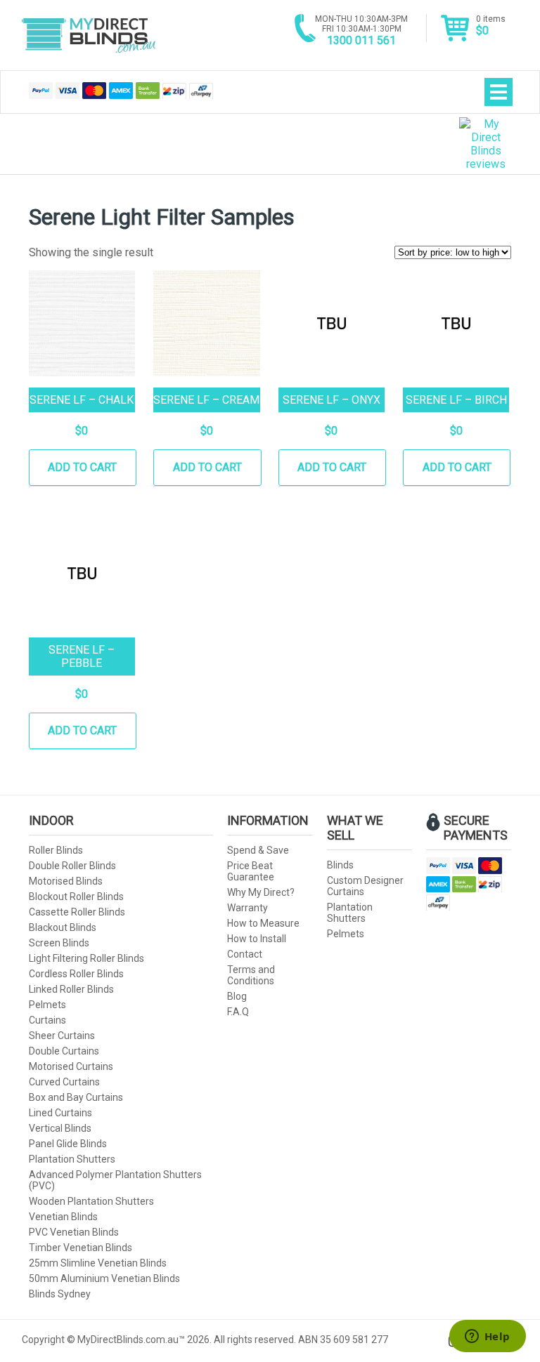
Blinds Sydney (60, 1294)
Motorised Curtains (71, 1066)
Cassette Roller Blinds (77, 912)
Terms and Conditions (251, 975)
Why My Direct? (261, 892)
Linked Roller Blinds (71, 989)
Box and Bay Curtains (76, 1097)
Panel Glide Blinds (68, 1143)
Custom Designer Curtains (365, 886)
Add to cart (82, 467)
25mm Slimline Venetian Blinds (98, 1263)
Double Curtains (64, 1051)
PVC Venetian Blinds (74, 1232)
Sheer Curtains (62, 1035)
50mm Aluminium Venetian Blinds (104, 1278)
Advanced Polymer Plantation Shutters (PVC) (115, 1180)
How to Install (256, 938)
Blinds (340, 865)
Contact (244, 954)
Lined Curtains (60, 1112)
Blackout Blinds (62, 927)
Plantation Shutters (72, 1159)
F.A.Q (238, 1011)
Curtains (47, 1020)
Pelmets (47, 1004)
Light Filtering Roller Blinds (86, 958)
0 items (491, 25)
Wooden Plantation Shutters (91, 1201)
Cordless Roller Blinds (76, 973)
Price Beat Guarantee (250, 871)
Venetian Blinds (63, 1216)
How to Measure (263, 923)
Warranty (247, 907)
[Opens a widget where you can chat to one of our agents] (487, 1337)
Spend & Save (258, 850)
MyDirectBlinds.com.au (88, 35)
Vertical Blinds (60, 1128)
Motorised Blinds (66, 881)
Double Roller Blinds (72, 865)
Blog (237, 996)
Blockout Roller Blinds (76, 896)
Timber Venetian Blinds (80, 1247)
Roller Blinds (56, 850)
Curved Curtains (64, 1081)
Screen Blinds (59, 942)
